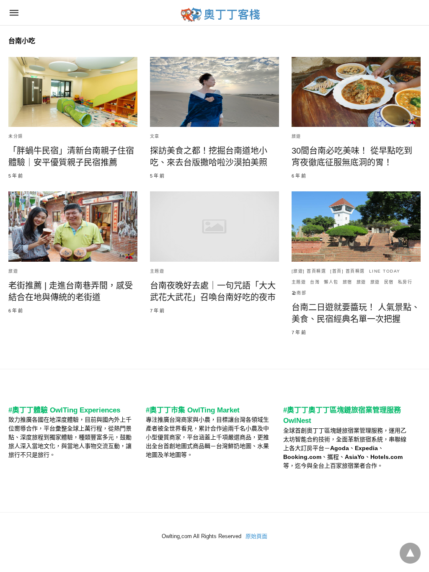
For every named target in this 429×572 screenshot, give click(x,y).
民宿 (389, 282)
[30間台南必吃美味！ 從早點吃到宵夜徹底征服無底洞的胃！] (356, 92)
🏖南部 (299, 293)
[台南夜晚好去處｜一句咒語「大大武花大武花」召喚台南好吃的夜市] (214, 226)
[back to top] (410, 553)
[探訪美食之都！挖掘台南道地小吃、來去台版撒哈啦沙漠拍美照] (214, 92)
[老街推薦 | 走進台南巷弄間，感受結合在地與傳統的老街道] (72, 226)
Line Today (385, 271)
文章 (155, 136)
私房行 (405, 282)
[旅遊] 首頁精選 (309, 271)
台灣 (315, 282)
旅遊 (296, 136)
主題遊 (157, 271)
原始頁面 (256, 536)
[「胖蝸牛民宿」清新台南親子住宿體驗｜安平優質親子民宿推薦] (72, 92)
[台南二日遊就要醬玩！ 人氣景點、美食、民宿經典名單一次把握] (356, 226)
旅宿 (347, 282)
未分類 (15, 136)
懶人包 (331, 282)
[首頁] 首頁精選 (347, 271)
